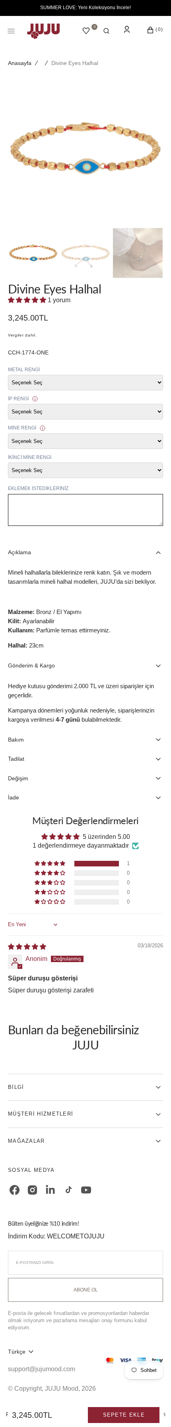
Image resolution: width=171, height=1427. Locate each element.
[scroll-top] (152, 1408)
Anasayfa (19, 63)
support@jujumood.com (41, 1369)
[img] (27, 946)
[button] (106, 31)
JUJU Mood (61, 1388)
